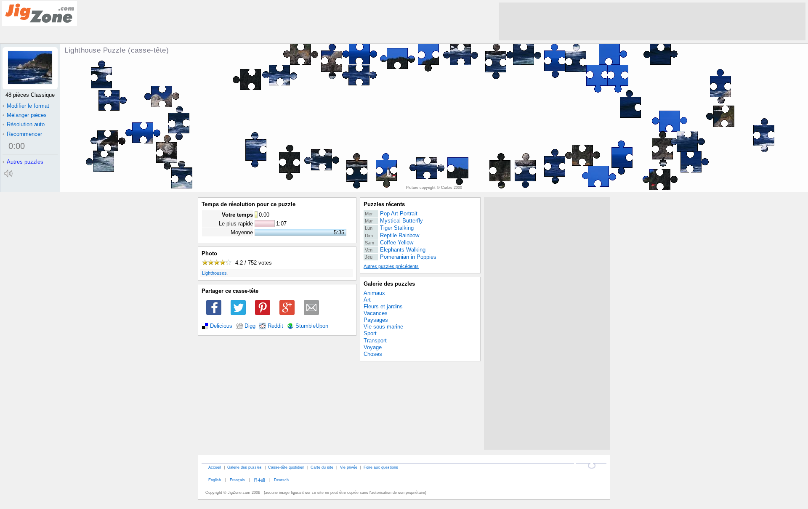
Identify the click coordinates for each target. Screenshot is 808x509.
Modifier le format (26, 106)
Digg (250, 326)
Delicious (221, 326)
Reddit (275, 326)
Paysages (376, 320)
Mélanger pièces (25, 115)
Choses (373, 354)
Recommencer (22, 134)
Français (237, 479)
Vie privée (348, 467)
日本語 (259, 479)
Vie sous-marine (383, 326)
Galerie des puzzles (389, 284)
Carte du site (322, 467)
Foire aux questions (381, 467)
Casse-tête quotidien (286, 467)
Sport (370, 333)
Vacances (376, 313)
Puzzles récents (384, 204)
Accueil (214, 467)
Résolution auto (24, 124)
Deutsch (281, 479)
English (214, 479)
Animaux (374, 293)
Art (367, 300)
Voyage (373, 347)
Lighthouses (214, 273)
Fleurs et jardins (383, 306)
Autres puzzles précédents (391, 266)
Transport (375, 340)
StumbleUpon (311, 326)
